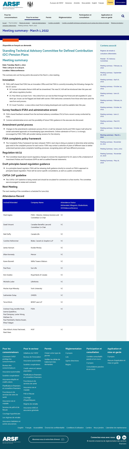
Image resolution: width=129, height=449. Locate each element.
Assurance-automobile (11, 371)
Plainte (110, 2)
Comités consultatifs (54, 23)
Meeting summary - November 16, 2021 (110, 142)
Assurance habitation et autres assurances (11, 422)
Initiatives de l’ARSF (30, 353)
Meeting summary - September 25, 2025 (110, 73)
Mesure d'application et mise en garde (116, 361)
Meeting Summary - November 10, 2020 (110, 154)
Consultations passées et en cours (95, 367)
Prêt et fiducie (28, 393)
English (94, 2)
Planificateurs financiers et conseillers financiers (12, 386)
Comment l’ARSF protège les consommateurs (9, 359)
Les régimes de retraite (11, 417)
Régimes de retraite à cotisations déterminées (108, 52)
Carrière (89, 427)
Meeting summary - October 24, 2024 (111, 87)
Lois (67, 356)
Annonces (68, 2)
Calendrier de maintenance (116, 427)
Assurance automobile (32, 360)
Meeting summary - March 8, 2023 (110, 122)
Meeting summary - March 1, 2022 (110, 135)
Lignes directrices (72, 360)
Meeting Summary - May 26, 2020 (109, 161)
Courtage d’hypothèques (29, 398)
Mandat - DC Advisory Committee (107, 59)
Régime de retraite (24, 23)
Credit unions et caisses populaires (32, 369)
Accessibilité (38, 427)
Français (101, 2)
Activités (77, 2)
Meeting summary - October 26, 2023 (111, 108)
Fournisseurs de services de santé (30, 382)
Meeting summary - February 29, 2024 (111, 101)
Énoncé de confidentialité (54, 427)
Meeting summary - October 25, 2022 (111, 129)
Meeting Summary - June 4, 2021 (111, 148)
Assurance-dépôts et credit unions (11, 380)
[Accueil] (17, 5)
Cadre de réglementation (39, 23)
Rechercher (123, 13)
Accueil (5, 23)
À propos (69, 353)
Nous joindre (86, 2)
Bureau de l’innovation (32, 356)
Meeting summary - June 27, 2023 (109, 115)
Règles (68, 364)
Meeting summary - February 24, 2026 (111, 66)
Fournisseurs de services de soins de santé (10, 394)
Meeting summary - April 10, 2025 (109, 80)
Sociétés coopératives (11, 375)
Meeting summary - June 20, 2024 (109, 94)
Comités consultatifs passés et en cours (94, 357)
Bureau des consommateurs (9, 366)
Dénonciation (120, 2)
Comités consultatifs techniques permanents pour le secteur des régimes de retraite (85, 23)
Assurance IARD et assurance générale (31, 408)
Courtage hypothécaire (11, 413)
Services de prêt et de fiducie (11, 408)
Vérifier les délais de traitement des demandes (52, 362)
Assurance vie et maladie (9, 402)
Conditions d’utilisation (75, 427)
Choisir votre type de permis (53, 354)
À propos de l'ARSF (56, 2)
